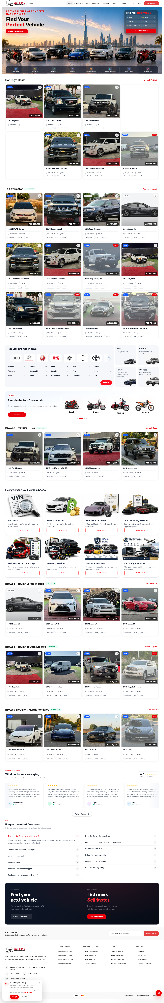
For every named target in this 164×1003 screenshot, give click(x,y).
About (115, 3)
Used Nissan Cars (91, 955)
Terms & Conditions (145, 963)
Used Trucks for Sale (65, 959)
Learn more (27, 992)
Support (155, 995)
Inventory (77, 3)
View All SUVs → (152, 428)
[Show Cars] (79, 418)
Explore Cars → (17, 415)
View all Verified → (151, 80)
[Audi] (106, 358)
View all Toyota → (152, 647)
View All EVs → (153, 710)
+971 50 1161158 (33, 974)
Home (70, 3)
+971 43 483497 (15, 974)
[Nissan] (66, 358)
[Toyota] (79, 358)
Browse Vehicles (20, 917)
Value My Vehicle (117, 955)
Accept (14, 997)
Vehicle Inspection (117, 959)
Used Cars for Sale (65, 951)
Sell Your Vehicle (117, 951)
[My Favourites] (133, 3)
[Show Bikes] (82, 418)
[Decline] (39, 983)
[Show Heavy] (86, 418)
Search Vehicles (142, 31)
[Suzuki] (52, 358)
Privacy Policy (143, 959)
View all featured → (151, 189)
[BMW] (93, 358)
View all (106, 383)
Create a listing (151, 3)
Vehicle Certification (118, 963)
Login (139, 3)
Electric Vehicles (91, 963)
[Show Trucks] (84, 418)
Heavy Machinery (64, 963)
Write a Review (81, 814)
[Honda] (12, 358)
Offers (88, 3)
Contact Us (142, 955)
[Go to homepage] (15, 3)
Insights (106, 3)
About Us (141, 951)
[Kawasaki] (39, 358)
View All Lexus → (152, 584)
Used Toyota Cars (91, 951)
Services (95, 3)
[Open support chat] (159, 993)
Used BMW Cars (90, 959)
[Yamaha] (26, 358)
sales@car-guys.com (17, 978)
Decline (24, 997)
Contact (123, 3)
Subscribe (150, 933)
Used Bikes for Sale (65, 955)
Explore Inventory (15, 31)
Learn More (24, 530)
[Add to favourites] (40, 87)
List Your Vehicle (96, 917)
